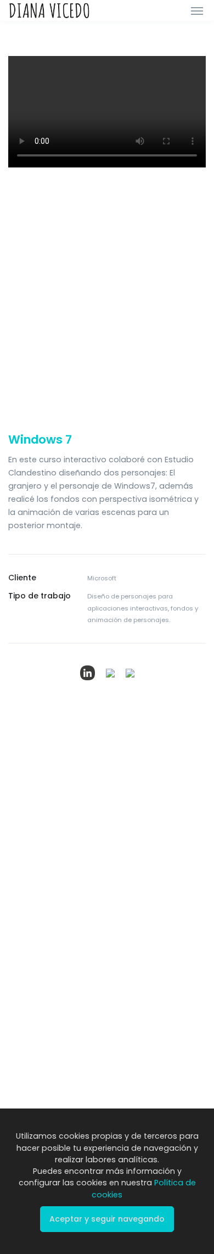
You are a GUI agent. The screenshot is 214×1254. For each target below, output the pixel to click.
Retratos (23, 1049)
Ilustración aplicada (43, 960)
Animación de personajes (160, 886)
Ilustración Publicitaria (47, 869)
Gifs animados (141, 904)
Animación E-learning (153, 922)
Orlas (17, 1032)
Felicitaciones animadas (158, 939)
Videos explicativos (149, 869)
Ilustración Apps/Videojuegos (41, 920)
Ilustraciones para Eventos (40, 1090)
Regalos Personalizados (50, 1067)
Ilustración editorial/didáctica (41, 892)
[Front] (49, 10)
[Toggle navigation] (197, 10)
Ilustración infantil (39, 942)
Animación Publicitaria (154, 957)
